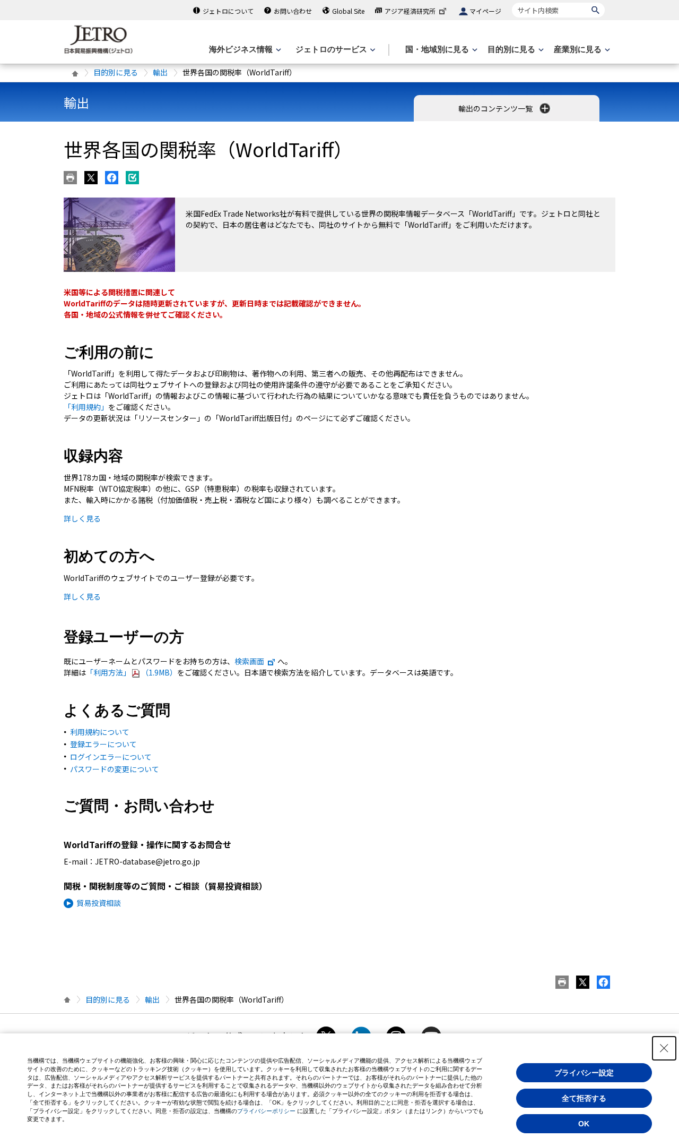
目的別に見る (115, 72)
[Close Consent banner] (664, 1048)
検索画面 (249, 661)
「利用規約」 (86, 406)
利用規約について (99, 731)
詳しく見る (82, 518)
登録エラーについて (103, 744)
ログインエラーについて (111, 756)
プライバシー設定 (584, 1072)
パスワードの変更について (114, 769)
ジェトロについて (228, 10)
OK (583, 1123)
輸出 (160, 72)
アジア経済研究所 (410, 10)
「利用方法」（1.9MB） (131, 672)
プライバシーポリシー (266, 1111)
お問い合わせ (293, 10)
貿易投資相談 (98, 902)
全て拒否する (584, 1098)
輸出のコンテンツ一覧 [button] (496, 108)
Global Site (348, 10)
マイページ (485, 10)
